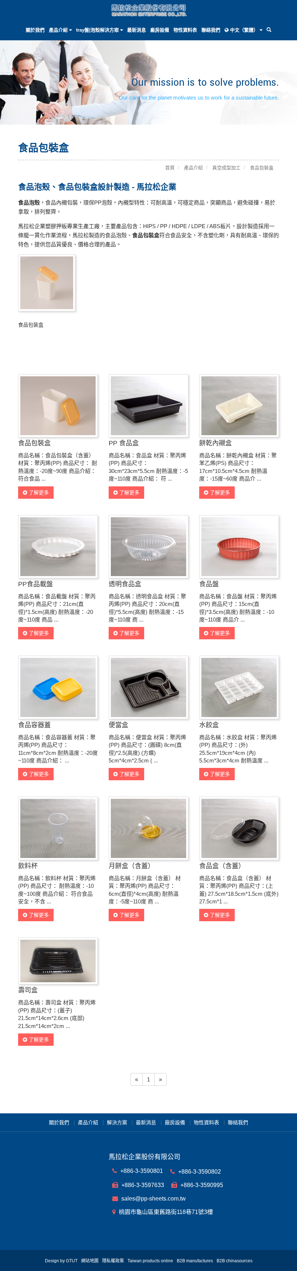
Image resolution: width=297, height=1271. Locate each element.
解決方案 (117, 1122)
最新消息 (136, 30)
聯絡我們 (210, 30)
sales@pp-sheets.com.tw (153, 1198)
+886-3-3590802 (199, 1172)
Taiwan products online (150, 1260)
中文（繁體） (244, 30)
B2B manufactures (195, 1260)
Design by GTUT (61, 1260)
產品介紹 (88, 1122)
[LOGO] (148, 10)
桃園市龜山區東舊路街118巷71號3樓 (165, 1212)
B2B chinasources (234, 1260)
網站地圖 (90, 1260)
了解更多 (38, 492)
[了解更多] (58, 405)
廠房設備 (159, 30)
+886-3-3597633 (142, 1185)
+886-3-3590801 (141, 1171)
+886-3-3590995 (201, 1185)
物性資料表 (185, 30)
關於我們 (35, 30)
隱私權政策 (113, 1260)
